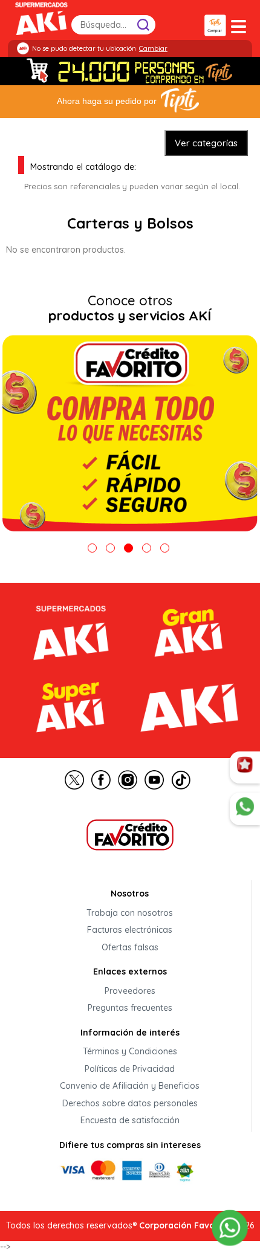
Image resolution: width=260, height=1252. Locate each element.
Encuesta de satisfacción (130, 1120)
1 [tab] (92, 548)
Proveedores (130, 990)
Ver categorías (206, 143)
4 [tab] (146, 548)
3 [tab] (128, 548)
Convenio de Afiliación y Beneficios (130, 1086)
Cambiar (153, 48)
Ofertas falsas (130, 947)
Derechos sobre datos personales (130, 1103)
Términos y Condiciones (130, 1051)
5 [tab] (164, 548)
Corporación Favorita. (185, 1225)
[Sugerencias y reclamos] (245, 809)
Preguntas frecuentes (130, 1008)
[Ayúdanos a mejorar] (245, 767)
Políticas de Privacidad (130, 1068)
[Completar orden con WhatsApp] (230, 1227)
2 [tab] (110, 548)
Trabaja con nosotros (129, 912)
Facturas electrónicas (129, 930)
